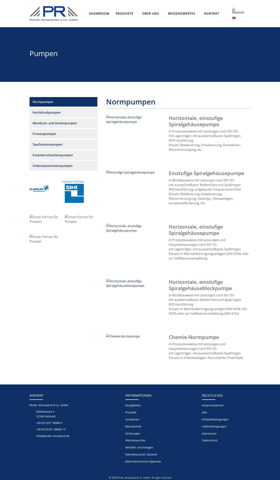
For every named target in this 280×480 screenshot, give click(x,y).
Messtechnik (133, 426)
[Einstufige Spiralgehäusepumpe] (130, 172)
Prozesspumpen (44, 134)
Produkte (124, 13)
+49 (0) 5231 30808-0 (49, 423)
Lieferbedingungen (214, 426)
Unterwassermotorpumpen (53, 166)
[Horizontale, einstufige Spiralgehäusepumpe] (134, 122)
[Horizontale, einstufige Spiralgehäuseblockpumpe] (134, 286)
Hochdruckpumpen (47, 112)
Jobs (204, 412)
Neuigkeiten (133, 405)
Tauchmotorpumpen (47, 144)
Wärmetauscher (135, 440)
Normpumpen (43, 102)
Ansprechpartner (213, 405)
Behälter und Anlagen (139, 447)
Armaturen (132, 419)
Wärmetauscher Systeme (141, 454)
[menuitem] (239, 11)
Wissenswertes (181, 13)
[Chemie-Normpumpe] (123, 336)
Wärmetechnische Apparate (143, 461)
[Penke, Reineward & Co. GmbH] (54, 13)
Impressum (209, 433)
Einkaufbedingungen (215, 419)
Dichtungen (132, 433)
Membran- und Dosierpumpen (55, 123)
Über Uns (150, 13)
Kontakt (211, 13)
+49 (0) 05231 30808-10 (50, 429)
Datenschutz (210, 440)
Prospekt (130, 412)
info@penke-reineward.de (53, 436)
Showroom (99, 13)
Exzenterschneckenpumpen (53, 155)
